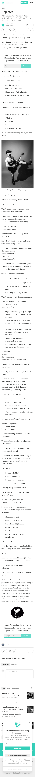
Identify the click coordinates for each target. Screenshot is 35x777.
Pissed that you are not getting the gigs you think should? (12, 709)
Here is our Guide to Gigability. (11, 714)
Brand (3, 8)
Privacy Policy (23, 763)
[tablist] (9, 664)
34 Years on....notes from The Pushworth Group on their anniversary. (10, 697)
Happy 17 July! (7, 693)
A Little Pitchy (15, 601)
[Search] (32, 688)
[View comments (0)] (10, 30)
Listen (31, 25)
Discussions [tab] (15, 688)
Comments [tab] (6, 664)
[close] (29, 722)
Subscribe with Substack (18, 755)
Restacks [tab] (14, 664)
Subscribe (24, 2)
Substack (8, 773)
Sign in (31, 2)
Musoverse (9, 24)
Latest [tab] (8, 688)
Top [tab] (4, 688)
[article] (17, 698)
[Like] (2, 719)
